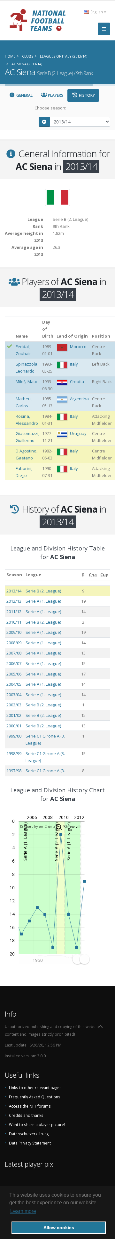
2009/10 (13, 632)
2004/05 (13, 684)
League (33, 575)
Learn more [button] (23, 1211)
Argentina (79, 399)
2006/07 (13, 663)
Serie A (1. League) (43, 601)
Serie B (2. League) (43, 591)
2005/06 (13, 674)
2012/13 (13, 601)
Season (14, 575)
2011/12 (13, 611)
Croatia (77, 381)
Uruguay (78, 433)
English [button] (96, 11)
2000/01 (13, 726)
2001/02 (13, 715)
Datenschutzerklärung (29, 1133)
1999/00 (13, 736)
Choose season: (50, 108)
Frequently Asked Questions (34, 1096)
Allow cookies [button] (58, 1227)
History (86, 95)
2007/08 (13, 653)
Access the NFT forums (30, 1106)
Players (55, 95)
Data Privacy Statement (30, 1142)
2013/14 (13, 591)
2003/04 (13, 694)
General (24, 95)
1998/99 (13, 753)
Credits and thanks (26, 1115)
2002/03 (13, 705)
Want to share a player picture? (37, 1124)
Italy (74, 364)
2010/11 (13, 622)
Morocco (78, 346)
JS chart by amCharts (37, 826)
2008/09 (13, 643)
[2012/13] (44, 122)
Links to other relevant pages (35, 1087)
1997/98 (13, 771)
